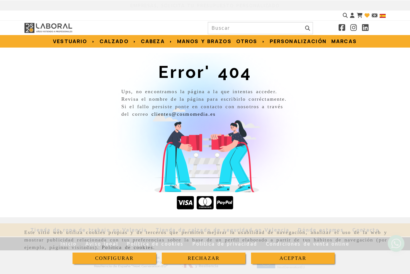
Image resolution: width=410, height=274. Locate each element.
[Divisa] (374, 15)
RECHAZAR (204, 258)
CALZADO (115, 41)
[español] (383, 15)
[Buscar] (345, 15)
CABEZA (154, 41)
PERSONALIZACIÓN (298, 41)
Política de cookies (127, 247)
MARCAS (344, 41)
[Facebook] (342, 28)
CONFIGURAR (114, 258)
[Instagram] (353, 28)
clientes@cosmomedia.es (183, 114)
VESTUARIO (71, 41)
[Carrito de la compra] (359, 15)
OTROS (248, 41)
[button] (352, 15)
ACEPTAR (292, 258)
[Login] (367, 15)
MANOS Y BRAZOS (204, 41)
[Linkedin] (365, 28)
